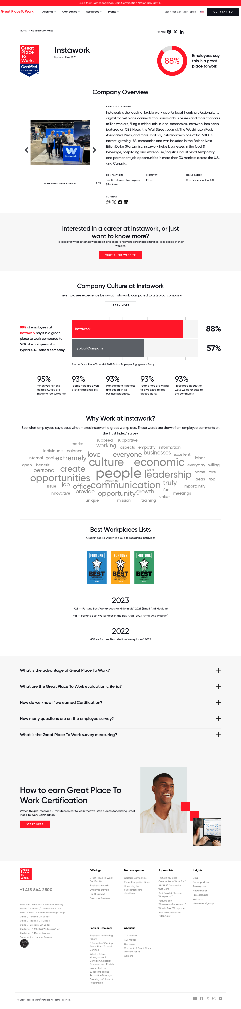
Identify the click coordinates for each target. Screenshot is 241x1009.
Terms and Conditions (31, 904)
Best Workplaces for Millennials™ (169, 914)
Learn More (121, 305)
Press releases (200, 894)
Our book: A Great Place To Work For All (137, 950)
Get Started (223, 11)
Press (32, 912)
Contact (176, 12)
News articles (200, 890)
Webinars (198, 899)
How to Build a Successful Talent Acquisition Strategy (101, 971)
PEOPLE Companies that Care (169, 887)
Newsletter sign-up (203, 903)
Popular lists (165, 870)
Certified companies (135, 877)
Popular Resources (101, 928)
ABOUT (168, 12)
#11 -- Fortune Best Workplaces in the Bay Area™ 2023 (120, 615)
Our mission (130, 935)
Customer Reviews (100, 898)
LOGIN (185, 12)
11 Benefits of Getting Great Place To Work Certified (101, 946)
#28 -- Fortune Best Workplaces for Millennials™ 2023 (120, 608)
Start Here (34, 824)
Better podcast (201, 882)
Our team (129, 944)
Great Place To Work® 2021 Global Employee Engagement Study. (118, 364)
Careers (34, 908)
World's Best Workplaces (171, 908)
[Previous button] (26, 149)
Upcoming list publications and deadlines (133, 889)
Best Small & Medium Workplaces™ (169, 895)
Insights (197, 870)
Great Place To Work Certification (101, 879)
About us (129, 928)
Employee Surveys (99, 889)
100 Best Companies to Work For (172, 879)
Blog (195, 877)
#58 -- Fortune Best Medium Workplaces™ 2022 (120, 639)
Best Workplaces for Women (171, 902)
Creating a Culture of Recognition (101, 981)
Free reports (199, 886)
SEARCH (193, 12)
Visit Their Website (120, 255)
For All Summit (97, 894)
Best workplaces (134, 870)
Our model (130, 939)
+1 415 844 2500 (36, 889)
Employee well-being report (101, 937)
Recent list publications (136, 882)
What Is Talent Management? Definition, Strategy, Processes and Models (102, 959)
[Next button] (94, 149)
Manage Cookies (43, 937)
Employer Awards (99, 885)
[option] (60, 149)
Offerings (95, 870)
